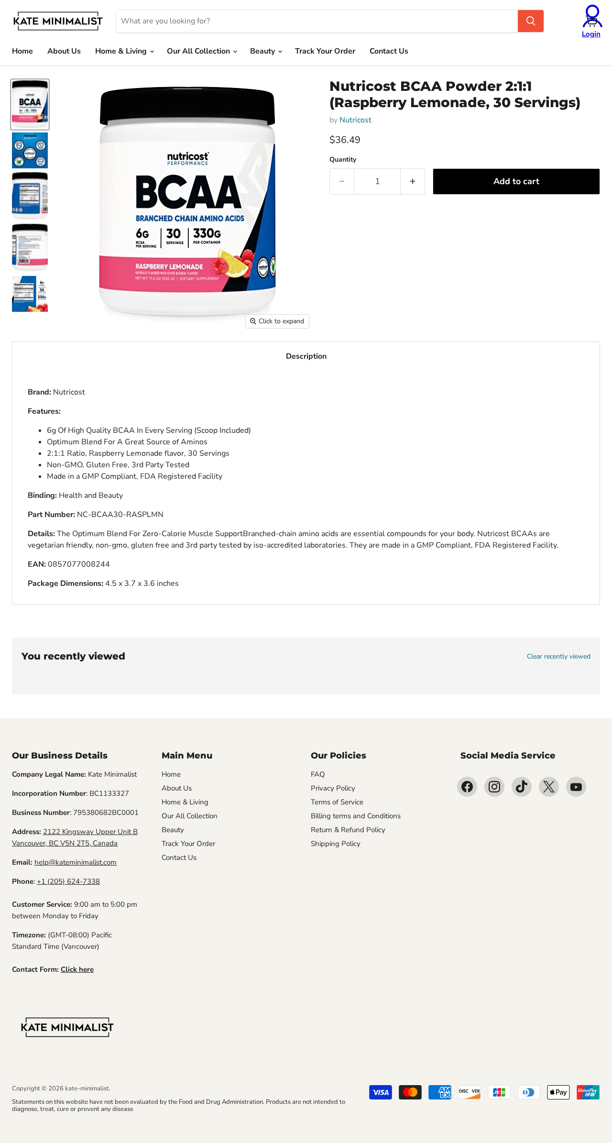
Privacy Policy (333, 788)
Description (306, 356)
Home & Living (122, 51)
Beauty (263, 51)
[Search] (531, 21)
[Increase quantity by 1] (413, 181)
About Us (64, 51)
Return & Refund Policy (348, 830)
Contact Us (389, 51)
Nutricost (355, 120)
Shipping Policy (336, 843)
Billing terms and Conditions (356, 816)
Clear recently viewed (558, 656)
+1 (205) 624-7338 (68, 881)
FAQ (318, 774)
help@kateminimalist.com (75, 862)
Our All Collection (199, 51)
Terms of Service (337, 802)
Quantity (342, 160)
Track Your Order (325, 51)
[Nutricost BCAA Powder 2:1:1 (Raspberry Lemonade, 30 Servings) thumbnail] (30, 104)
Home (22, 51)
